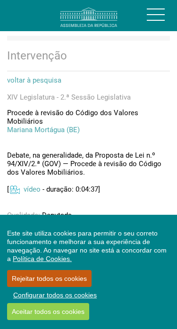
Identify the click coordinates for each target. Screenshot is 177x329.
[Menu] (156, 14)
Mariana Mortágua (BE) (43, 130)
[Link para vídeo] (14, 189)
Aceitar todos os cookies (48, 311)
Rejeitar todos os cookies (49, 278)
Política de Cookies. (42, 258)
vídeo (32, 189)
